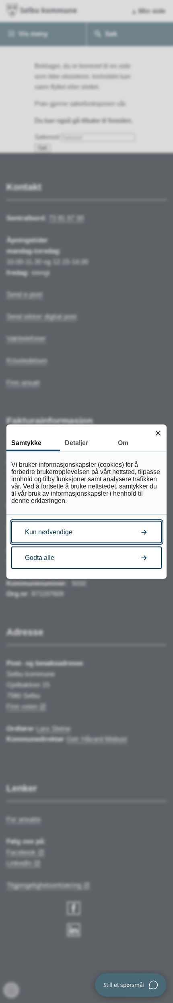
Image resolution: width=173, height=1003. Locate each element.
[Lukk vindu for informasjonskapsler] (158, 432)
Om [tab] (123, 442)
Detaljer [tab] (76, 442)
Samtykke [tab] (26, 442)
